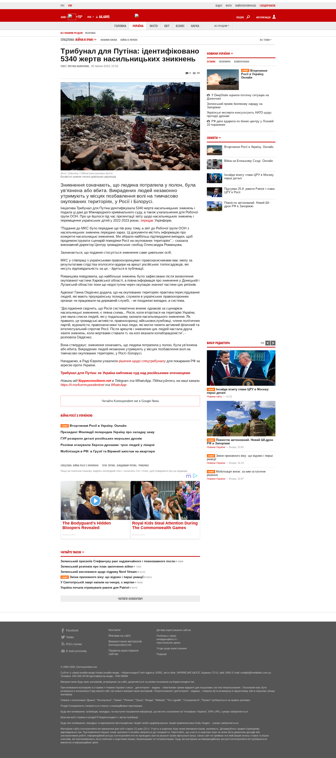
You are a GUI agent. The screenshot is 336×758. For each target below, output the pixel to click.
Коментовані (241, 61)
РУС (63, 6)
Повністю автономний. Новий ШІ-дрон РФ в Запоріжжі (247, 204)
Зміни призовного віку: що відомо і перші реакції (106, 577)
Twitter (70, 637)
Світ (166, 26)
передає (148, 220)
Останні (211, 61)
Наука (195, 26)
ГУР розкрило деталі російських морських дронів (101, 438)
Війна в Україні (128, 39)
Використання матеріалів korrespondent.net (125, 643)
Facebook (72, 630)
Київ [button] (63, 17)
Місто (154, 26)
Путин (111, 465)
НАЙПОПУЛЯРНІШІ (245, 6)
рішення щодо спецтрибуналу (143, 361)
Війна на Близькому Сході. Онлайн (248, 161)
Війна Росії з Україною (86, 465)
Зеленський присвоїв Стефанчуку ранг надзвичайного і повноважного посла (122, 561)
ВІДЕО (219, 6)
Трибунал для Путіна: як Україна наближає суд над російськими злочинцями (125, 373)
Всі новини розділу (72, 33)
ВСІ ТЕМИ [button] (265, 39)
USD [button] (89, 17)
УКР (70, 6)
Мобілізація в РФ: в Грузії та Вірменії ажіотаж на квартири (108, 451)
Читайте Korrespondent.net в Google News (130, 401)
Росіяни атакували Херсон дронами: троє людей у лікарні (108, 445)
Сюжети (212, 138)
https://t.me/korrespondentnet (82, 385)
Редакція (162, 654)
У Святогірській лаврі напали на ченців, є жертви (102, 582)
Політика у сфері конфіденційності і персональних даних (169, 639)
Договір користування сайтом (174, 630)
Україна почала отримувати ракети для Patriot (99, 587)
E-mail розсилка (76, 651)
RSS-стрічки (74, 644)
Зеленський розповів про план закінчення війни (101, 566)
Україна (138, 26)
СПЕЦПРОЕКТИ (267, 6)
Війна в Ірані (106, 39)
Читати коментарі (130, 598)
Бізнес (180, 26)
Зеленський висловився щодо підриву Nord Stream (103, 571)
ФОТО (229, 6)
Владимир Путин (126, 465)
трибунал (143, 465)
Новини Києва (109, 39)
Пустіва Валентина (78, 66)
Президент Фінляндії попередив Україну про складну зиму (108, 432)
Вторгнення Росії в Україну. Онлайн (93, 425)
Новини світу (214, 396)
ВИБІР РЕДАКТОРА (218, 343)
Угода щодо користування (172, 648)
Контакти (114, 630)
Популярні (224, 61)
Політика (90, 33)
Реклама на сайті (120, 635)
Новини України (218, 53)
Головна (120, 26)
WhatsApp (118, 385)
